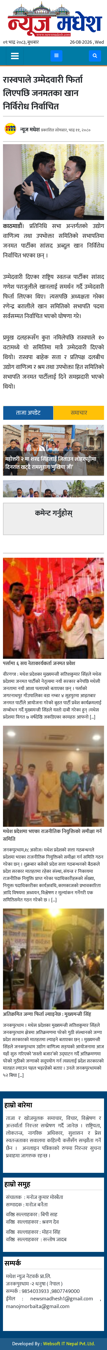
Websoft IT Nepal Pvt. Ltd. (69, 1344)
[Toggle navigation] (15, 55)
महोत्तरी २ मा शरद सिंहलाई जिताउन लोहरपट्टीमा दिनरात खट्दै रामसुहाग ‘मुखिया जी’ (50, 463)
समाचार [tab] (79, 413)
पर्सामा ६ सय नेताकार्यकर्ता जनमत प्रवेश (39, 663)
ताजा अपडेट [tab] (28, 413)
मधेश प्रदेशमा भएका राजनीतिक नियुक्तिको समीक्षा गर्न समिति (52, 835)
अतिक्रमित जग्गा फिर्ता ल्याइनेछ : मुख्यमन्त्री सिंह (47, 1014)
